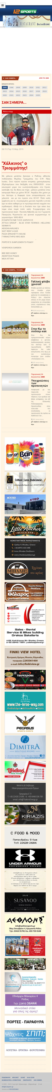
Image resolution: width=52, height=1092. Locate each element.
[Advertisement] (26, 50)
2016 (25, 91)
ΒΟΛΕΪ (23, 1077)
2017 (31, 91)
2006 (11, 87)
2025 (38, 95)
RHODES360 (13, 1089)
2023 (25, 95)
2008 (18, 87)
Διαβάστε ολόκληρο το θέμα (39, 314)
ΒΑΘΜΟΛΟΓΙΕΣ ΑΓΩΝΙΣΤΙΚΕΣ (11, 1080)
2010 (31, 87)
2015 (18, 91)
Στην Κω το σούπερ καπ (39, 330)
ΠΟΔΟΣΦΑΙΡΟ (6, 1077)
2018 (38, 91)
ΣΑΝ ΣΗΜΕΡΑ (38, 1080)
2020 (5, 95)
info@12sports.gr (7, 1087)
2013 (5, 91)
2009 (25, 87)
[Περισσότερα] (15, 276)
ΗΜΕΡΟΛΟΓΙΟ (27, 1080)
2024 (31, 95)
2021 (11, 95)
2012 (44, 87)
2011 (38, 87)
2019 (45, 91)
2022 (18, 95)
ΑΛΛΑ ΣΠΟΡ (30, 1077)
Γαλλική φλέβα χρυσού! (40, 283)
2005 (5, 87)
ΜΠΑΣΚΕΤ (15, 1077)
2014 (11, 91)
